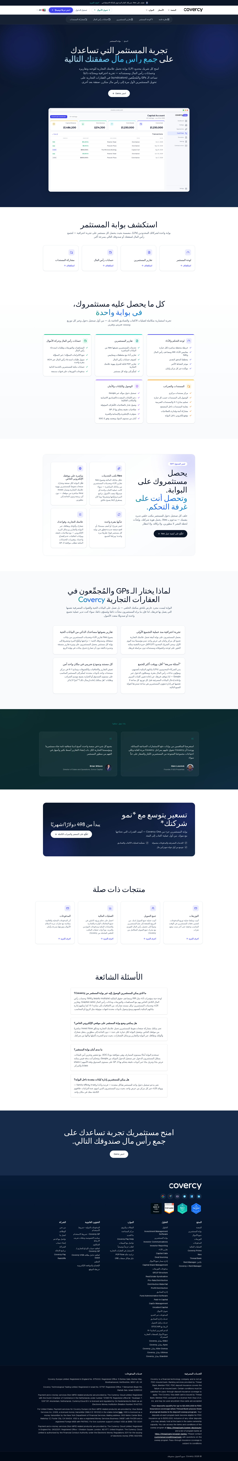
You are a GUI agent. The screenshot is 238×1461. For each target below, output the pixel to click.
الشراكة (62, 1247)
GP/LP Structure (160, 1272)
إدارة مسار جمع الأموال (158, 1261)
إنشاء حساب (61, 1243)
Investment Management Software (156, 1232)
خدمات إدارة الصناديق (159, 1319)
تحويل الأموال (162, 1311)
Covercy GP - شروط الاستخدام (86, 1234)
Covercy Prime (195, 1250)
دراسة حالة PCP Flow (125, 1254)
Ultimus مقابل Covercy (157, 1352)
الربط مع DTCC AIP (160, 1326)
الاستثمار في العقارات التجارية (122, 1250)
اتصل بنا (63, 1235)
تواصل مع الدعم (59, 1239)
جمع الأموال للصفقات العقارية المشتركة (156, 1335)
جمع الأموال (197, 1235)
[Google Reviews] (163, 1196)
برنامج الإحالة (60, 1250)
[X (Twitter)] (184, 1196)
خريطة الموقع (94, 1269)
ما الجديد (130, 1235)
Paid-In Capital (161, 1299)
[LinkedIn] (199, 1196)
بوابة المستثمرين (195, 1231)
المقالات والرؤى (127, 1227)
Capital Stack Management (155, 1265)
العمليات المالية (196, 1247)
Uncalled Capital (160, 1307)
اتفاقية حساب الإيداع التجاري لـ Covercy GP (88, 1249)
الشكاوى (96, 1244)
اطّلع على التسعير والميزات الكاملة (73, 834)
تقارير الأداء (163, 1249)
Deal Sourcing (161, 1257)
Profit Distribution (159, 1288)
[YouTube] (177, 1196)
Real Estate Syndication (157, 1276)
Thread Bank (196, 1258)
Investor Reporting (159, 1245)
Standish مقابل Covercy (157, 1356)
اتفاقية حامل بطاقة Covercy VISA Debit (86, 1256)
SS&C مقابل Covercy (158, 1341)
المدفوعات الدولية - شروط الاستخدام (89, 1228)
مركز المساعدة (128, 1231)
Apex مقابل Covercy (158, 1344)
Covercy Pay (60, 1254)
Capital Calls (162, 1253)
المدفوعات (197, 1243)
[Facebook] (191, 1196)
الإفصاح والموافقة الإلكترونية (88, 1265)
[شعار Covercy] (185, 1186)
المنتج (126, 41)
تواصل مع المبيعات (126, 1243)
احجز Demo (117, 94)
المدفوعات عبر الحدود (159, 1315)
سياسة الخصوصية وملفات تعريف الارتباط (87, 1239)
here (120, 1412)
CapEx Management (158, 1303)
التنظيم (97, 1261)
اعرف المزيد (94, 3)
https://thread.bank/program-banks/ (171, 1434)
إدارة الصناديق (162, 1292)
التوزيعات (198, 1239)
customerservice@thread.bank (168, 1437)
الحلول (165, 1227)
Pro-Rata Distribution (158, 1280)
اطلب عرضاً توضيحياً (126, 1247)
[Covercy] (193, 10)
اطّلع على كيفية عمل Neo (172, 533)
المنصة (199, 1227)
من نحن (63, 1227)
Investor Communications (156, 1242)
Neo (200, 1254)
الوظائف (62, 1231)
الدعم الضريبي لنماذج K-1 (158, 1330)
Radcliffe (62, 1258)
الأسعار (161, 10)
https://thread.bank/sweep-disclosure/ (184, 1427)
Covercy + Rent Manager (190, 1266)
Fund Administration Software (154, 1295)
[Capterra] (170, 1196)
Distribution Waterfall (158, 1284)
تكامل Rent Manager (192, 1262)
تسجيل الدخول (81, 10)
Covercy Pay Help (125, 1239)
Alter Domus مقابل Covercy (155, 1348)
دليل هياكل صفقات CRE (124, 1258)
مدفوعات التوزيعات (160, 1269)
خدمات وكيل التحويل (159, 1322)
